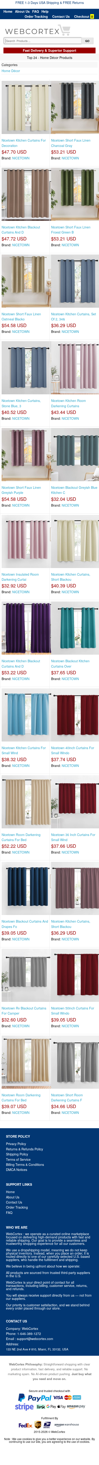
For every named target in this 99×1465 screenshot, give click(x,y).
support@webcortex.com (35, 1338)
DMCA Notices (16, 1169)
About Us (22, 11)
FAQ (35, 11)
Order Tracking (36, 16)
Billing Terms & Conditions (25, 1164)
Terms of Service (18, 1159)
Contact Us (61, 16)
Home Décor (11, 70)
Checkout (81, 16)
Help (45, 11)
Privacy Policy (16, 1143)
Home (7, 11)
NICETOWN (20, 158)
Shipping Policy (17, 1154)
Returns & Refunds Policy (24, 1149)
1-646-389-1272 (29, 1333)
